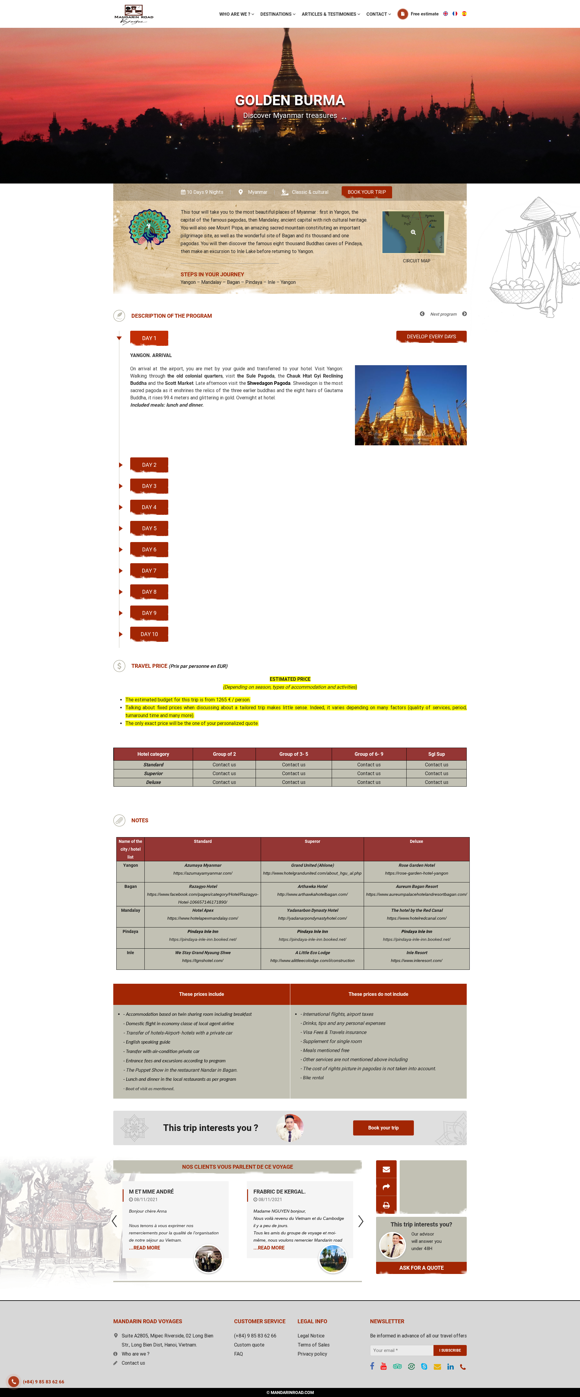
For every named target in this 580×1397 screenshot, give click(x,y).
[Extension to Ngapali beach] (464, 313)
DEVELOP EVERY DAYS (431, 337)
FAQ (238, 1354)
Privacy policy (312, 1354)
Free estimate (425, 14)
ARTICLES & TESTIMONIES (329, 14)
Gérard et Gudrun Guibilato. (293, 1191)
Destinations (276, 14)
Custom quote (249, 1345)
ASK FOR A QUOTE (421, 1268)
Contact (377, 14)
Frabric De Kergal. (155, 1191)
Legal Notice (311, 1336)
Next (361, 1221)
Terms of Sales (314, 1345)
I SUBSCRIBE (450, 1350)
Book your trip (367, 192)
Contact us (133, 1363)
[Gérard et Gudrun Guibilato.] (333, 1258)
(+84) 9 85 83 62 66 (43, 1382)
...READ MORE (144, 1248)
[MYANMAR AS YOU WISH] (422, 313)
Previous (114, 1221)
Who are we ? (136, 1354)
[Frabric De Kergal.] (208, 1258)
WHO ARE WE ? (235, 14)
